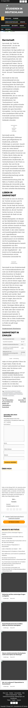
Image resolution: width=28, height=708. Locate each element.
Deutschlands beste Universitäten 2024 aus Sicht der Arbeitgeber (12, 624)
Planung (15, 18)
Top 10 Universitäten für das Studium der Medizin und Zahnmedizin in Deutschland (7, 403)
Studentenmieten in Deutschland (16, 394)
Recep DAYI (12, 31)
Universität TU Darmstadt (22, 400)
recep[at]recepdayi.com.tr (10, 373)
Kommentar (7, 424)
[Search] (26, 18)
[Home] (2, 18)
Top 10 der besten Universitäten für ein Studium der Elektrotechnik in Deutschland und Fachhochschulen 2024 (13, 563)
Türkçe (9, 700)
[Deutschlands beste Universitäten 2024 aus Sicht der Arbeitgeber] (14, 612)
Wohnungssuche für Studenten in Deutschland (13, 551)
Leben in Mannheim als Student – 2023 (11, 549)
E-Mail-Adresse (7, 449)
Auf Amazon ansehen (14, 521)
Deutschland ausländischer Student (12, 391)
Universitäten (5, 25)
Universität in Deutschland (8, 395)
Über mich (8, 18)
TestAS (22, 25)
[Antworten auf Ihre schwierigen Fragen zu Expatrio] (14, 582)
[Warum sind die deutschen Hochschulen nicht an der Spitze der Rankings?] (14, 641)
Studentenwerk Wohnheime (11, 328)
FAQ (2, 29)
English (14, 700)
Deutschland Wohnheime (8, 392)
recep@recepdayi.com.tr (12, 506)
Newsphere (17, 706)
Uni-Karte (15, 25)
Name (5, 443)
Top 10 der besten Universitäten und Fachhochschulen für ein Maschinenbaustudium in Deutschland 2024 (14, 569)
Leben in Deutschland (11, 22)
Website (6, 455)
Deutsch (7, 29)
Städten (22, 22)
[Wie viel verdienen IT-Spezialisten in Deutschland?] (14, 670)
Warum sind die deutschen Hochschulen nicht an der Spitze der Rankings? (14, 653)
